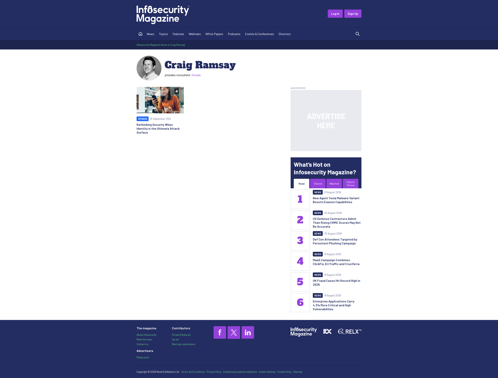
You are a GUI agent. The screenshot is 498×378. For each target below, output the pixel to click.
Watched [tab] (334, 183)
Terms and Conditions (193, 371)
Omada (196, 75)
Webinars (195, 34)
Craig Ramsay (177, 44)
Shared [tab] (318, 183)
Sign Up (353, 13)
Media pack (143, 357)
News (150, 34)
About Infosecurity (146, 334)
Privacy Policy (214, 371)
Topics (163, 34)
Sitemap (297, 371)
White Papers (214, 34)
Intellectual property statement (240, 371)
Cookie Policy (284, 371)
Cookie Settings (267, 371)
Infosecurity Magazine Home (152, 44)
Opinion (142, 118)
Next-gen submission (183, 344)
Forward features (181, 334)
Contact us (142, 344)
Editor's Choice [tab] (350, 184)
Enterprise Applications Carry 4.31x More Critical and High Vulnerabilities (333, 305)
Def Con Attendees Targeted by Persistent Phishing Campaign (335, 241)
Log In (335, 13)
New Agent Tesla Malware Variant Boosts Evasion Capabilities (336, 200)
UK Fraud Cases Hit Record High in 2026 (336, 282)
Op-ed (175, 339)
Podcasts (234, 34)
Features (178, 34)
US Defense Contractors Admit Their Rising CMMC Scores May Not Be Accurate (337, 222)
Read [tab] (301, 183)
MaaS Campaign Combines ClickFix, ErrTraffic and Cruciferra (336, 262)
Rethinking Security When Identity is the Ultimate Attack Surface (158, 128)
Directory (285, 34)
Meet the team (144, 339)
